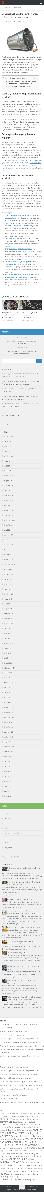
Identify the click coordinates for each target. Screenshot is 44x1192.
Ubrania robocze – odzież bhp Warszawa (13, 1095)
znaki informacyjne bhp (27, 1180)
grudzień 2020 (8, 707)
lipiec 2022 (7, 629)
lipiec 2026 (7, 441)
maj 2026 (7, 451)
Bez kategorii (8, 818)
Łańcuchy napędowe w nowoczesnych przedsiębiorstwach (29, 315)
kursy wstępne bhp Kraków (24, 1127)
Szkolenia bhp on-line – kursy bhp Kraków (14, 1032)
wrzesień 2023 (8, 569)
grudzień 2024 (8, 510)
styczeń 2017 (8, 796)
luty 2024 (7, 550)
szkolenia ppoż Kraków (9, 1171)
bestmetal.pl (10, 21)
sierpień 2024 (8, 525)
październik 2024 (9, 520)
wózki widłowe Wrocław (17, 1178)
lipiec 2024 (7, 530)
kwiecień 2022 (8, 643)
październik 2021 (9, 668)
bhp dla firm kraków (26, 1114)
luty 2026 (7, 466)
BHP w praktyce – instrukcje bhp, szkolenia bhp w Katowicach (20, 1024)
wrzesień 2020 (8, 722)
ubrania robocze (24, 1177)
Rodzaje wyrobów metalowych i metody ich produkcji (24, 997)
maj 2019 (7, 762)
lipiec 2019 (7, 757)
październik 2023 (9, 564)
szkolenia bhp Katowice (8, 1156)
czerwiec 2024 (8, 535)
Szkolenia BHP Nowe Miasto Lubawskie (17, 1160)
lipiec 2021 (7, 678)
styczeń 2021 (8, 702)
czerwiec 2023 (8, 584)
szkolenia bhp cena (9, 1153)
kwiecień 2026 (8, 456)
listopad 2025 (8, 481)
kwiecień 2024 (8, 545)
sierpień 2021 (8, 673)
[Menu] (41, 2)
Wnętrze (6, 843)
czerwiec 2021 (8, 683)
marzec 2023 (8, 599)
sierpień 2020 (8, 727)
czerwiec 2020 (8, 732)
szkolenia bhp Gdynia (28, 1153)
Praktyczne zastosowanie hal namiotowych (19, 226)
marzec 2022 (8, 648)
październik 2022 (9, 614)
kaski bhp (16, 1122)
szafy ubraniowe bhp (37, 1151)
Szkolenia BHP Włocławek (16, 1165)
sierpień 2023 (8, 574)
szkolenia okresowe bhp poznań (31, 1168)
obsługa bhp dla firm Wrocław (21, 1131)
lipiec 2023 (7, 579)
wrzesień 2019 (8, 752)
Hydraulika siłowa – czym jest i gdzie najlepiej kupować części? (10, 315)
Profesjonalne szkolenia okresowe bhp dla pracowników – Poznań (22, 1046)
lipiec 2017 (7, 766)
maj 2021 (7, 688)
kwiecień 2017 (8, 781)
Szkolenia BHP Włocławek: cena (10, 1028)
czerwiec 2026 (8, 446)
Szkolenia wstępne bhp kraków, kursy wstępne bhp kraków (19, 1039)
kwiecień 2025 (8, 500)
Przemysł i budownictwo (11, 8)
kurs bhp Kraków (25, 1122)
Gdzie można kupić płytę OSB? (17, 953)
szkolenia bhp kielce (23, 1156)
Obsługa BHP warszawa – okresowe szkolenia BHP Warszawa (20, 1042)
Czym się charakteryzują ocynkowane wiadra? (22, 81)
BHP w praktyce (38, 1114)
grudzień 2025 (8, 476)
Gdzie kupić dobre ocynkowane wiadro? (19, 86)
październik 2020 (9, 717)
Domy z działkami (11, 239)
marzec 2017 (8, 786)
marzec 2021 (8, 693)
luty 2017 (7, 791)
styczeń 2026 (8, 471)
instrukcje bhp (17, 1119)
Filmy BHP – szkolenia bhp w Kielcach (19, 900)
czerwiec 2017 (8, 771)
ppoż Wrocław (29, 1144)
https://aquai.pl (7, 896)
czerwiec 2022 (8, 633)
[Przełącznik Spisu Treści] (34, 78)
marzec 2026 (8, 461)
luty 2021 (7, 698)
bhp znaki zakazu (25, 1116)
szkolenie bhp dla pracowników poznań (19, 1174)
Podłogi (6, 828)
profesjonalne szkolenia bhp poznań (14, 1148)
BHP (5, 823)
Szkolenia (7, 838)
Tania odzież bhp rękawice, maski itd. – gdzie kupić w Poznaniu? (21, 1085)
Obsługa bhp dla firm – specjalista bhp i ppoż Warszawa (18, 1074)
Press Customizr (31, 1190)
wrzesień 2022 (8, 619)
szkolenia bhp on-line (31, 1162)
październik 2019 (9, 747)
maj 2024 (7, 540)
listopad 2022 (8, 609)
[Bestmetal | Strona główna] (10, 2)
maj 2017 (7, 776)
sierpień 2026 (8, 436)
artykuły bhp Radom (8, 1113)
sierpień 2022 (8, 624)
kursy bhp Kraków (27, 1124)
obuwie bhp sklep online (24, 1136)
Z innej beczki (8, 848)
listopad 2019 (8, 742)
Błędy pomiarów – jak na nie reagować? (18, 249)
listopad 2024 (8, 515)
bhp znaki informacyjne (9, 1116)
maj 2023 (7, 589)
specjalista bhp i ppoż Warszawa (18, 1150)
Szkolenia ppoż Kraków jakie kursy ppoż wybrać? (16, 1078)
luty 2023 (7, 604)
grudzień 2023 (8, 560)
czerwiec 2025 (8, 495)
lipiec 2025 (7, 491)
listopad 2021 (8, 663)
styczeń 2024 (8, 555)
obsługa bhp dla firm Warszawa (18, 1130)
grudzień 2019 (8, 737)
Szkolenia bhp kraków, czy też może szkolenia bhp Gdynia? (19, 1056)
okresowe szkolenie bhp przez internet (20, 1143)
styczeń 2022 (8, 653)
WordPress (16, 1190)
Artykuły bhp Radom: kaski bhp (10, 1099)
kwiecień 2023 (8, 594)
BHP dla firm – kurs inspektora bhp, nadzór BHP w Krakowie (20, 1082)
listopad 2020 (8, 712)
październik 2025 (9, 486)
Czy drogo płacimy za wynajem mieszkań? (21, 941)
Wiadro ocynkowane (8, 109)
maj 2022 (7, 638)
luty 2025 (7, 505)
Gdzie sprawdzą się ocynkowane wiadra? (20, 84)
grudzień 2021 (8, 658)
